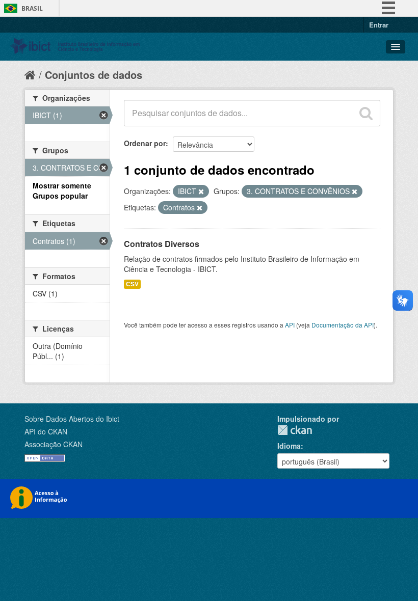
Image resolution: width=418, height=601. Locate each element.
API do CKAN (45, 431)
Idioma (289, 446)
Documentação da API (342, 324)
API (290, 324)
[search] (366, 113)
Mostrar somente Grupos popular (62, 190)
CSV (132, 284)
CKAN (294, 430)
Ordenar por (145, 143)
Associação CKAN (53, 444)
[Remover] (201, 191)
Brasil (32, 8)
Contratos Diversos (161, 244)
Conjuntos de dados (93, 74)
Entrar (378, 25)
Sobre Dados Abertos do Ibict (71, 419)
